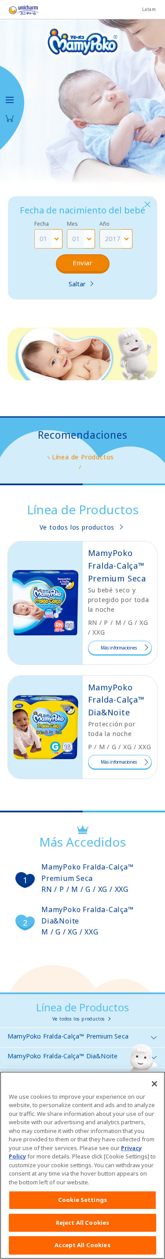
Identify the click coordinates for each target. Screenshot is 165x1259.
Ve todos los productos (77, 527)
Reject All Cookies (82, 1223)
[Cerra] (147, 204)
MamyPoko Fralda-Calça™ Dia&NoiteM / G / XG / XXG (87, 921)
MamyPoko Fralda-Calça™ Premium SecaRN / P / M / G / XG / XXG (87, 878)
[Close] (154, 1083)
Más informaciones (119, 648)
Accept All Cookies (82, 1245)
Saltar (77, 284)
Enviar (82, 262)
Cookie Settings (82, 1200)
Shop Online (9, 118)
